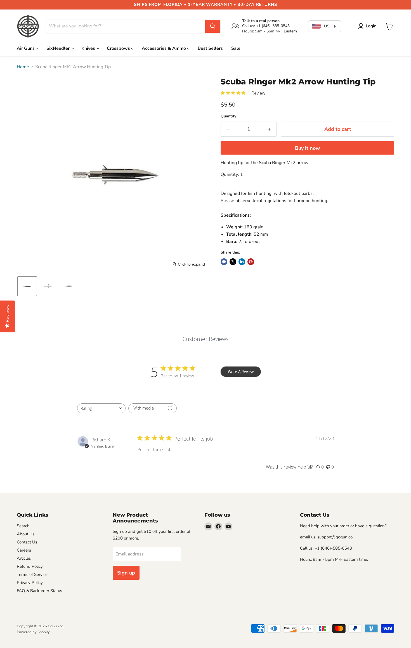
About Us (25, 534)
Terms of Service (32, 574)
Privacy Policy (30, 582)
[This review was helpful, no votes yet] (318, 467)
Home (23, 66)
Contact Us (27, 542)
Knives (88, 48)
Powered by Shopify (33, 632)
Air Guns (26, 48)
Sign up (126, 572)
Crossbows (119, 48)
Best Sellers (210, 48)
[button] (368, 26)
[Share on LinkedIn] (241, 261)
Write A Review (241, 371)
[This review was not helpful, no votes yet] (328, 467)
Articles (24, 558)
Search (23, 526)
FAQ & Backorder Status (39, 590)
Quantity (228, 116)
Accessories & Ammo (164, 48)
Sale (235, 48)
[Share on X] (233, 261)
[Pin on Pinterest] (250, 261)
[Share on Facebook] (224, 261)
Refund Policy (30, 566)
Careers (24, 550)
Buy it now (307, 148)
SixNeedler (58, 48)
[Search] (212, 26)
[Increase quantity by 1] (269, 129)
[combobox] (101, 408)
